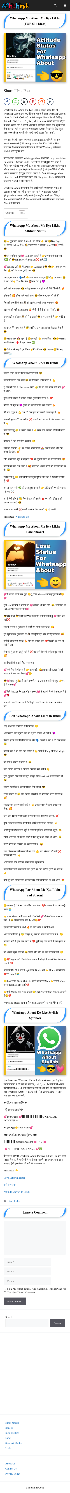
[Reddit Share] (41, 101)
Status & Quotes (13, 1443)
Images (9, 1427)
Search (8, 1317)
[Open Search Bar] (55, 5)
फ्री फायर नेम (10, 1184)
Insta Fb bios (12, 1432)
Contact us (11, 1468)
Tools (8, 1448)
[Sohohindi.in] (15, 5)
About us (10, 1463)
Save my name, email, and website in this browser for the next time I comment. (36, 1290)
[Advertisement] (35, 1374)
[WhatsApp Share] (15, 101)
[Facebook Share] (7, 101)
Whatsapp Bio (22, 516)
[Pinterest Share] (32, 101)
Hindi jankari (14, 1201)
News (8, 1438)
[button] (20, 213)
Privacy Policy (12, 1473)
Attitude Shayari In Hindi (17, 1191)
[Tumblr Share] (50, 101)
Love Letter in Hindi (14, 1177)
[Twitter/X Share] (24, 101)
